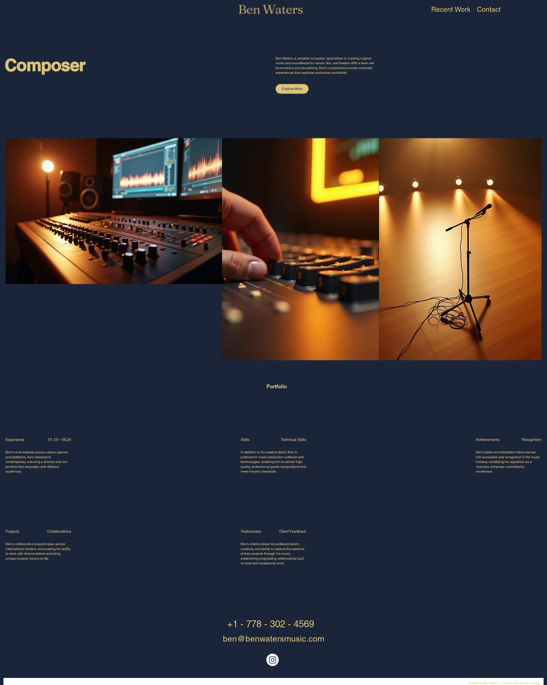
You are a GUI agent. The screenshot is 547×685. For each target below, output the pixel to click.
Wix (537, 683)
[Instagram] (272, 659)
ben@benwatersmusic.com (273, 638)
